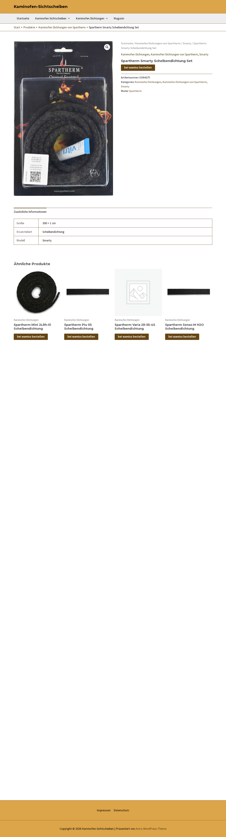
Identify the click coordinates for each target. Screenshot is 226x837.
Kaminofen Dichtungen (90, 18)
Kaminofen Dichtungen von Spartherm (158, 43)
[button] (107, 47)
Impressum (104, 810)
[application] (68, 18)
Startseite (23, 18)
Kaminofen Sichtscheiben (50, 18)
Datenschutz (121, 810)
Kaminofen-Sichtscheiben (41, 6)
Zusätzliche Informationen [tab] (30, 212)
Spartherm (135, 91)
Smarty (186, 43)
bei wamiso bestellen (138, 67)
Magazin (119, 18)
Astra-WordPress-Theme (151, 829)
